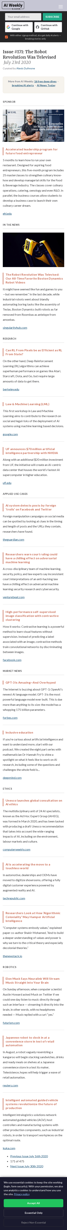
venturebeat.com (14, 597)
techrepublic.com (14, 898)
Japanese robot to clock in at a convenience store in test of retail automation (30, 1041)
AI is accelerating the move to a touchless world (28, 866)
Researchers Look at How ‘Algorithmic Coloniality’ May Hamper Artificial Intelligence (33, 916)
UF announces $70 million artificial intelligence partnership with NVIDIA (32, 451)
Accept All (33, 1203)
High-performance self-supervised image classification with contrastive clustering (32, 615)
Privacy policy (22, 1194)
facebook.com (12, 660)
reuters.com (10, 1085)
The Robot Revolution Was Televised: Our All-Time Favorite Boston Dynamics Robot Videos (34, 278)
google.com (10, 434)
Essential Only (33, 1212)
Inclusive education (19, 732)
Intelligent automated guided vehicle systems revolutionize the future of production (32, 1104)
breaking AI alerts (23, 85)
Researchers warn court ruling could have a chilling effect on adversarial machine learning (31, 558)
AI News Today (46, 85)
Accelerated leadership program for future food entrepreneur (32, 151)
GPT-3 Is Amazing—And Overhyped (31, 682)
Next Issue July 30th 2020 (26, 1166)
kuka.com (9, 1148)
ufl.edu (7, 483)
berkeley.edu (11, 389)
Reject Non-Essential (33, 1222)
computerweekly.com (16, 849)
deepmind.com (12, 777)
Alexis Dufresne (25, 68)
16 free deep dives (45, 81)
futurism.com (11, 1022)
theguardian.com (13, 539)
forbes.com (10, 717)
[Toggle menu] (60, 7)
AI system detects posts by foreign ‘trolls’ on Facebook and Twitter (31, 507)
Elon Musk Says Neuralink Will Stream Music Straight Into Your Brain (33, 980)
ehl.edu (7, 213)
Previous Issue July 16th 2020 (29, 1156)
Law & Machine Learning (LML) (27, 404)
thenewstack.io (12, 956)
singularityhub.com (15, 327)
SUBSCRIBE (52, 16)
